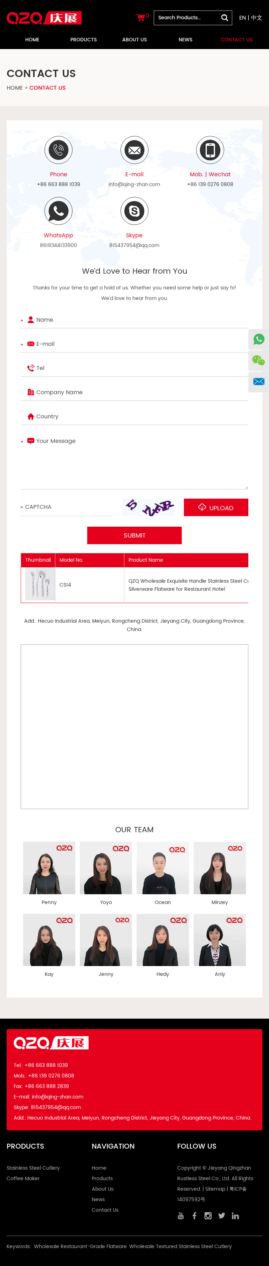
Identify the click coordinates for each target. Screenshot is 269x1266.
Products (83, 40)
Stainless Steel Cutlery (33, 1168)
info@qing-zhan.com (134, 184)
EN (242, 17)
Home (32, 40)
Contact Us (237, 40)
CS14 (65, 585)
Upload (221, 508)
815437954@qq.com (134, 245)
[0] (141, 19)
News (185, 40)
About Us (134, 40)
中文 (256, 17)
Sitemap (215, 1189)
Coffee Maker (23, 1179)
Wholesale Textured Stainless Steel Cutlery (180, 1247)
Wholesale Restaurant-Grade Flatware (80, 1247)
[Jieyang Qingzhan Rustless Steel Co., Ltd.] (44, 13)
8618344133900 (58, 245)
